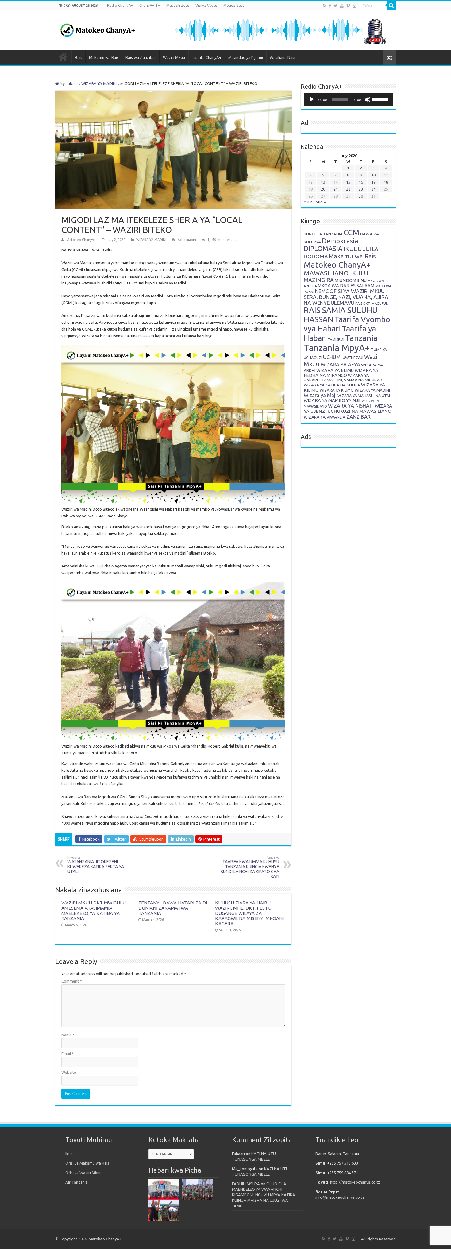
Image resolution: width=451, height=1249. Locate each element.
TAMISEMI (336, 340)
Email (67, 1053)
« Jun (308, 202)
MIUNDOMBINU (351, 280)
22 (348, 189)
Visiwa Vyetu (206, 5)
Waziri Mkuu (174, 57)
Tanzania (361, 337)
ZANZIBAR (358, 417)
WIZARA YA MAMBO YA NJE (332, 400)
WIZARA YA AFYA (340, 364)
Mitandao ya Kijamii (245, 57)
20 (323, 189)
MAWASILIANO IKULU (336, 272)
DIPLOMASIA (323, 248)
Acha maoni (187, 240)
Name (68, 1035)
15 (348, 182)
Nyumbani (68, 83)
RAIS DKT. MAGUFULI (372, 303)
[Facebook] (330, 6)
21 (335, 189)
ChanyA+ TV (149, 5)
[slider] (381, 98)
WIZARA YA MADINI (99, 83)
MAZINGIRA (319, 280)
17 (373, 182)
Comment (71, 981)
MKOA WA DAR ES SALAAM (346, 285)
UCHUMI (332, 357)
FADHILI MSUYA (246, 1183)
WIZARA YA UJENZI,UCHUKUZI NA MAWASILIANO (348, 408)
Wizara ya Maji (320, 395)
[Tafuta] (391, 5)
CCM (351, 232)
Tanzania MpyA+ (337, 348)
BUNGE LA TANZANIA (323, 234)
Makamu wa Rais (104, 57)
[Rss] (324, 6)
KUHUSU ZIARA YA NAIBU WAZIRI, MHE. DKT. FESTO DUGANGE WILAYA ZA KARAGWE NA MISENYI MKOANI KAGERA (249, 913)
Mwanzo (63, 56)
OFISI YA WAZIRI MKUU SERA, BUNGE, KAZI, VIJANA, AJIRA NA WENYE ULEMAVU (346, 297)
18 (386, 182)
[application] (348, 99)
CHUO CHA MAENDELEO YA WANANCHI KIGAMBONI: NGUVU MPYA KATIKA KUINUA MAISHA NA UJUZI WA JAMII (263, 1194)
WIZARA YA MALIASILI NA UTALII (365, 396)
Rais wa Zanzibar (140, 57)
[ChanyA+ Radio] (279, 30)
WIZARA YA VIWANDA (324, 417)
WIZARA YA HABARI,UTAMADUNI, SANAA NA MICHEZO (343, 377)
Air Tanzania (76, 1182)
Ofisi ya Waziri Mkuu (83, 1172)
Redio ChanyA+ (120, 5)
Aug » (320, 202)
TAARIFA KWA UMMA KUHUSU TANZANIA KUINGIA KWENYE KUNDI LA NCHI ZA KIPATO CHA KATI (250, 867)
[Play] (312, 99)
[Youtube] (341, 6)
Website (68, 1072)
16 (361, 182)
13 (323, 182)
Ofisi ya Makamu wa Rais (87, 1163)
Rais (78, 57)
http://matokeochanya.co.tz (355, 1182)
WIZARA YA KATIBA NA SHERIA (332, 385)
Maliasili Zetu (177, 5)
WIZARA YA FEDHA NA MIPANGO (341, 373)
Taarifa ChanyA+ (207, 57)
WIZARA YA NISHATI (351, 405)
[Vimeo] (348, 6)
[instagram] (354, 6)
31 (373, 196)
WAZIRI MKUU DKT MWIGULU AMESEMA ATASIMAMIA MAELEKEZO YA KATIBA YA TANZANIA (93, 910)
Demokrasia (340, 241)
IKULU (352, 248)
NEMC (322, 291)
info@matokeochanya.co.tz (339, 1197)
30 (361, 196)
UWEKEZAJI (353, 357)
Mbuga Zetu (234, 5)
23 (361, 189)
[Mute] (367, 99)
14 (335, 182)
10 (373, 175)
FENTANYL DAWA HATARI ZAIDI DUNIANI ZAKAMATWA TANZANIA (172, 908)
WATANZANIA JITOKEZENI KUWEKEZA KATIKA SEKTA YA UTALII (95, 865)
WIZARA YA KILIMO (337, 390)
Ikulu (69, 1153)
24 (373, 189)
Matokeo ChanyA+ (81, 240)
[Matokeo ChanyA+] (97, 28)
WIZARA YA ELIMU (335, 370)
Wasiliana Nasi (282, 57)
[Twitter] (335, 6)
